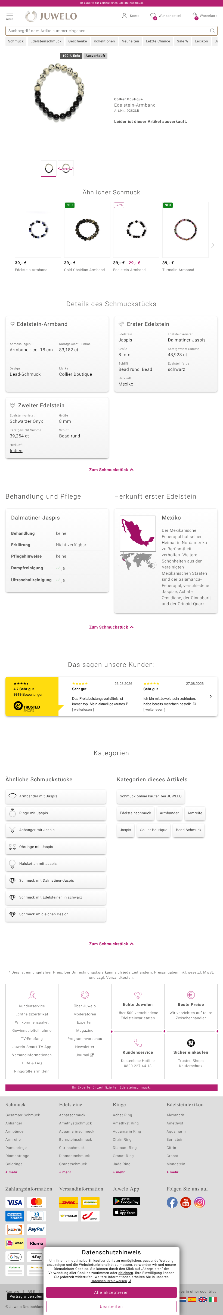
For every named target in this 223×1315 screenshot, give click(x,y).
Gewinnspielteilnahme (31, 1030)
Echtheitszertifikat (32, 1014)
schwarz (176, 369)
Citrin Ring (122, 1139)
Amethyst (175, 1123)
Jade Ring (122, 1164)
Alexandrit (176, 1115)
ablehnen (126, 1273)
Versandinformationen (32, 1055)
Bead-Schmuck (25, 374)
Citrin (171, 1148)
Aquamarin (176, 1131)
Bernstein (175, 1139)
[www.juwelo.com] (203, 1299)
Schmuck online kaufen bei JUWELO (151, 796)
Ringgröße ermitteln (31, 1071)
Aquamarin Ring (127, 1131)
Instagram (199, 1202)
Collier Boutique (75, 374)
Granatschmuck (73, 1164)
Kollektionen (104, 41)
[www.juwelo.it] (213, 1299)
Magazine (84, 1030)
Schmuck (16, 41)
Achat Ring (122, 1115)
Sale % (182, 41)
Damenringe (16, 1148)
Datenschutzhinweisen (109, 1281)
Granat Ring (123, 1156)
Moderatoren (84, 1014)
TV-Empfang (32, 1039)
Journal (82, 1055)
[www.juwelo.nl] (182, 1299)
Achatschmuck (72, 1115)
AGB (31, 1291)
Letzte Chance (158, 41)
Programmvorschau (84, 1039)
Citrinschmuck (72, 1148)
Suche (212, 30)
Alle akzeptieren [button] (111, 1293)
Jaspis (125, 340)
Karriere (12, 1291)
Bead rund (69, 436)
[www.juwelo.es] (192, 1299)
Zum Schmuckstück (108, 470)
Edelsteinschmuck (45, 41)
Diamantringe (17, 1156)
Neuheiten (130, 41)
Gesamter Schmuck (22, 1115)
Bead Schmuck (188, 830)
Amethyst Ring (126, 1123)
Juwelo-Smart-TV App (32, 1047)
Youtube (185, 1202)
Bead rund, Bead (135, 369)
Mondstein (176, 1164)
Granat (173, 1156)
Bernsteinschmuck (75, 1139)
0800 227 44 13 (138, 1066)
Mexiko (126, 384)
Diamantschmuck (74, 1156)
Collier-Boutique (154, 830)
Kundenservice (32, 1006)
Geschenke (77, 41)
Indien (16, 450)
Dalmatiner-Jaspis (187, 340)
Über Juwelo (85, 1006)
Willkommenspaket (32, 1022)
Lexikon (201, 41)
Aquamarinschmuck (77, 1131)
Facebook (172, 1202)
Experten (85, 1022)
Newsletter (85, 1047)
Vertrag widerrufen (26, 1296)
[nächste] (212, 245)
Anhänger (13, 1123)
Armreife (195, 813)
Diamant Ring (125, 1148)
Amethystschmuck (75, 1123)
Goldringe (14, 1164)
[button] (9, 16)
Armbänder (169, 813)
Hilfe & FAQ (32, 1063)
